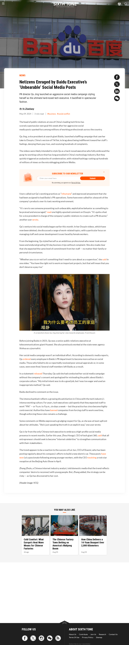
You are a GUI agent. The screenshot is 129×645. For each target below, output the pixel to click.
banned (53, 410)
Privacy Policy (87, 637)
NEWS (22, 75)
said (104, 259)
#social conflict (63, 114)
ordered (27, 359)
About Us (72, 634)
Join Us (93, 634)
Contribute (83, 634)
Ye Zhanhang (28, 108)
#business (51, 114)
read (49, 212)
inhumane (66, 193)
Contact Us (113, 634)
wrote (35, 219)
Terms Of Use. (75, 182)
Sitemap (99, 637)
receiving (91, 457)
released (38, 373)
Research (102, 634)
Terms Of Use (74, 637)
